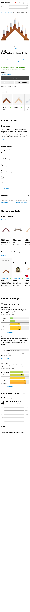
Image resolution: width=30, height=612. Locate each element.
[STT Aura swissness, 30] (18, 272)
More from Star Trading (21, 59)
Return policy (4, 202)
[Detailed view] (15, 324)
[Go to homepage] (5, 3)
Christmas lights (8, 12)
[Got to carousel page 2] (15, 46)
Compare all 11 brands (7, 332)
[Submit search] (9, 7)
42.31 (3, 51)
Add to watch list (23, 82)
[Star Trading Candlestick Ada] (6, 234)
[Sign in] (19, 2)
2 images (15, 48)
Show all (3, 220)
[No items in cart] (27, 3)
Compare (8, 82)
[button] (15, 68)
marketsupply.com (6, 74)
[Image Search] (27, 6)
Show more (6, 140)
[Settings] (15, 3)
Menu (4, 7)
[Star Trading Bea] (18, 234)
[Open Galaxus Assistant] (23, 3)
